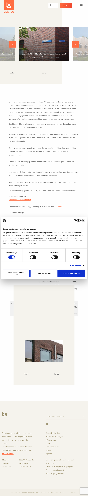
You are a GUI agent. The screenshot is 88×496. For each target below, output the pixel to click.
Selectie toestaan (44, 273)
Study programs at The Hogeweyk (60, 460)
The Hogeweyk (52, 447)
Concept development (55, 470)
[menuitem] (53, 5)
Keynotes (50, 463)
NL (54, 5)
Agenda (49, 453)
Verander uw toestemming (20, 199)
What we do (51, 440)
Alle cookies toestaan (71, 273)
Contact (65, 5)
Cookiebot (59, 206)
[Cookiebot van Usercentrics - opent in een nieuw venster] (75, 220)
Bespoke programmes (55, 473)
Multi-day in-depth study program (59, 466)
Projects (49, 443)
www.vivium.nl (8, 453)
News (48, 450)
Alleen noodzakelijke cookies (16, 273)
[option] (44, 44)
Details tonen (75, 266)
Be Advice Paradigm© (55, 436)
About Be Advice (53, 433)
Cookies (73, 492)
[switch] (33, 257)
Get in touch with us (56, 416)
